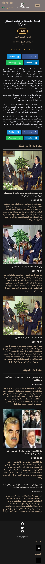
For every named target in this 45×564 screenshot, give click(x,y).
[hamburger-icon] (37, 5)
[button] (22, 31)
